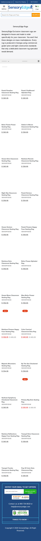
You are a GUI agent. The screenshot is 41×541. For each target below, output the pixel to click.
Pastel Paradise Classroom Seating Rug (10, 91)
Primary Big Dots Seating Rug (30, 401)
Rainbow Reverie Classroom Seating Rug (29, 160)
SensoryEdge (24, 528)
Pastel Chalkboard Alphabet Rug (27, 91)
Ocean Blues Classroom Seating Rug (10, 296)
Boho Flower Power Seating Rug (9, 126)
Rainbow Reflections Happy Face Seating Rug (10, 435)
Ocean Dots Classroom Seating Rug (10, 160)
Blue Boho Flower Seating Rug (27, 296)
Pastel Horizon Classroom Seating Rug (29, 194)
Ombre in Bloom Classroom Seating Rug (29, 126)
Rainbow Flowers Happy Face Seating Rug (10, 330)
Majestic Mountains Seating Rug (9, 365)
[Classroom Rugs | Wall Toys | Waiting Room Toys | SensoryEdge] (20, 7)
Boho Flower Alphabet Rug (29, 262)
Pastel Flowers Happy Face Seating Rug (29, 228)
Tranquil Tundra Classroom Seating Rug (10, 469)
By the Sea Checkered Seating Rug (29, 365)
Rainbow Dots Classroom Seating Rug (10, 262)
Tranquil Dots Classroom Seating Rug (30, 435)
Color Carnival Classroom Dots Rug (28, 330)
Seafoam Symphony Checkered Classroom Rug (9, 400)
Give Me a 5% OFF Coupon (30, 492)
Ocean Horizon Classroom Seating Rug (10, 228)
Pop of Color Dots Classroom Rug (27, 469)
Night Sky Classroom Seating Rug (9, 194)
